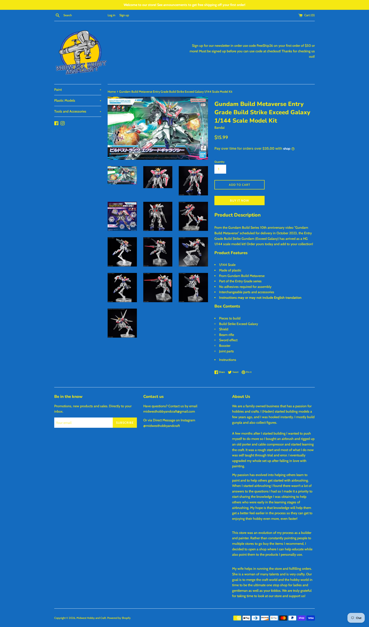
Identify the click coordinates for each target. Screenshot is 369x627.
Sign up (124, 15)
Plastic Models (77, 100)
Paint (77, 90)
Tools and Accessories (77, 111)
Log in (111, 15)
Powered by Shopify (119, 618)
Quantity (219, 161)
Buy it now (239, 200)
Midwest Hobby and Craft (91, 618)
